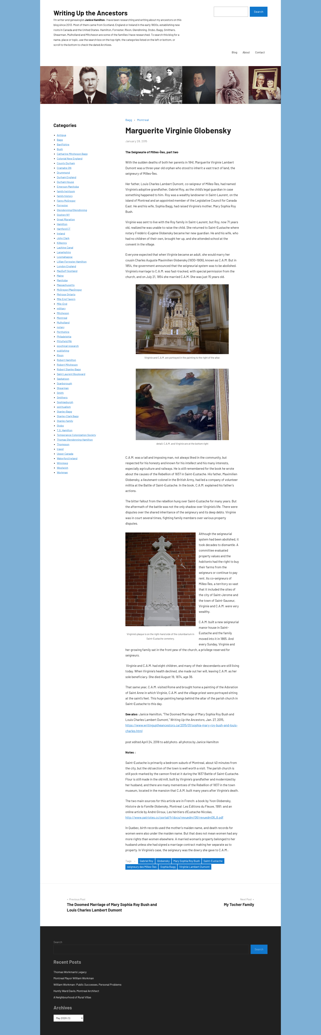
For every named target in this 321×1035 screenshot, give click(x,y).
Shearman (63, 388)
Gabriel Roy (146, 860)
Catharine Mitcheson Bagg (72, 153)
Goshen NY (63, 214)
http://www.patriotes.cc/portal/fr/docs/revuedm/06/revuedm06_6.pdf (174, 817)
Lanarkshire (64, 252)
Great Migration (66, 219)
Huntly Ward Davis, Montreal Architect (76, 990)
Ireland (61, 233)
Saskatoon (63, 378)
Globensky (163, 860)
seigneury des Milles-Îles (141, 866)
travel (60, 448)
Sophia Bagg (168, 866)
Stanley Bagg (64, 411)
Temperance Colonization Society (76, 434)
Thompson (63, 444)
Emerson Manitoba (68, 186)
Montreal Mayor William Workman (74, 978)
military (61, 308)
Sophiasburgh (65, 402)
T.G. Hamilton (64, 430)
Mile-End (62, 303)
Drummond (63, 172)
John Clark (63, 238)
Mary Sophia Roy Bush (186, 860)
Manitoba (62, 280)
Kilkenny (62, 242)
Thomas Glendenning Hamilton (75, 439)
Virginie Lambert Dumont (194, 866)
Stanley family (65, 420)
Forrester (62, 205)
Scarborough (64, 383)
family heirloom (66, 191)
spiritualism (64, 406)
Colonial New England (69, 158)
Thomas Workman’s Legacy (70, 972)
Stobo (60, 425)
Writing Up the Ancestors (91, 13)
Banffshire (63, 144)
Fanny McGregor (66, 200)
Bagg (60, 139)
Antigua (61, 135)
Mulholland (63, 322)
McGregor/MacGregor (69, 289)
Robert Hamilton (66, 359)
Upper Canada (65, 453)
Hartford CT (63, 228)
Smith (60, 392)
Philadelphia (64, 336)
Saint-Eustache (213, 860)
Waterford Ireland (67, 458)
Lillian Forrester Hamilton (72, 261)
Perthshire (63, 331)
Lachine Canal (65, 247)
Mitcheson (63, 313)
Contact (260, 52)
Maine (60, 275)
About (246, 52)
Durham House (65, 181)
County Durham (66, 163)
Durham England (66, 177)
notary (60, 327)
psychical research (68, 345)
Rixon (60, 355)
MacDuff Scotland (67, 270)
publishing (63, 350)
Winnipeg (62, 463)
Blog (234, 52)
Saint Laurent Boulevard (71, 374)
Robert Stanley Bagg (69, 369)
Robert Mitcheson (67, 364)
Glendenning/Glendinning (72, 210)
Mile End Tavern (66, 299)
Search (258, 11)
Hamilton (62, 224)
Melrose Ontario (66, 294)
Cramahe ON (64, 167)
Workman (62, 472)
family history (65, 195)
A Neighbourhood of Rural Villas (72, 997)
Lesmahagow (65, 256)
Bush (60, 149)
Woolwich (62, 467)
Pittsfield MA (64, 341)
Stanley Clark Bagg (68, 416)
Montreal (62, 317)
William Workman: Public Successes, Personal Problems (87, 984)
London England (66, 266)
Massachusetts (66, 284)
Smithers (62, 397)
